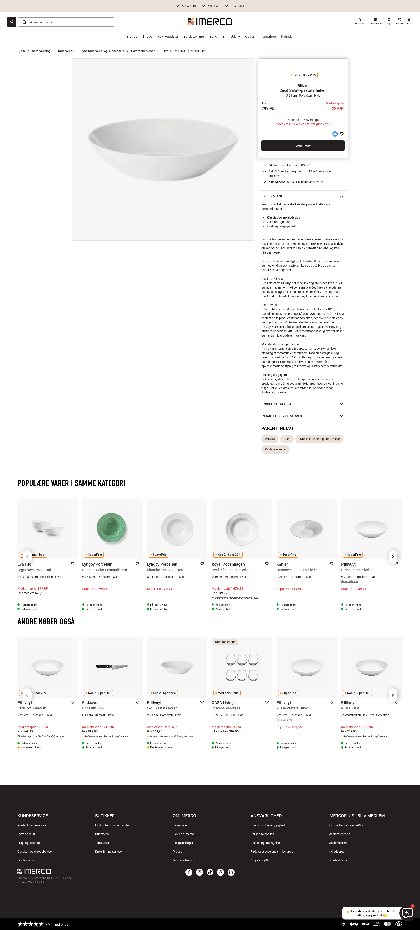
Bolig (213, 36)
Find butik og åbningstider (112, 825)
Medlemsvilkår (338, 843)
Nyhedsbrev (336, 852)
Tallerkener (66, 51)
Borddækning (194, 36)
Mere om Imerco (184, 860)
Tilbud (147, 36)
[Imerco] (210, 21)
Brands (131, 36)
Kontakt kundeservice (32, 825)
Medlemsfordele (339, 834)
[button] (303, 85)
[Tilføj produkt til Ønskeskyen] (335, 133)
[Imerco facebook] (189, 872)
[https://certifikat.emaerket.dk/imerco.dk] (398, 923)
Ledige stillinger (183, 843)
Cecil (287, 439)
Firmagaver (180, 825)
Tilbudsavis (102, 843)
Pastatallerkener (143, 51)
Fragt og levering (29, 843)
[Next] (392, 557)
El (223, 36)
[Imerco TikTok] (210, 872)
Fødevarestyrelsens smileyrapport (273, 852)
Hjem (21, 51)
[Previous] (27, 557)
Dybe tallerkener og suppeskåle (102, 51)
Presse (177, 852)
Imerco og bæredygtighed (268, 825)
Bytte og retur (26, 834)
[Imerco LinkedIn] (231, 872)
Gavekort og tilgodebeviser (35, 852)
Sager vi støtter (260, 860)
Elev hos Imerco (183, 834)
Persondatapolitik (262, 834)
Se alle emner (26, 860)
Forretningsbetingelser (266, 843)
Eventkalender (337, 860)
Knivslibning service (108, 852)
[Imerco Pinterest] (220, 872)
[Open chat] (11, 22)
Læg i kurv (303, 146)
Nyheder (287, 36)
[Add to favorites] (342, 134)
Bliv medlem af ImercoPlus (346, 825)
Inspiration (267, 36)
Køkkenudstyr (168, 36)
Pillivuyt (270, 439)
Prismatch (102, 834)
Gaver (249, 36)
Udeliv (235, 36)
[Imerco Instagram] (199, 872)
